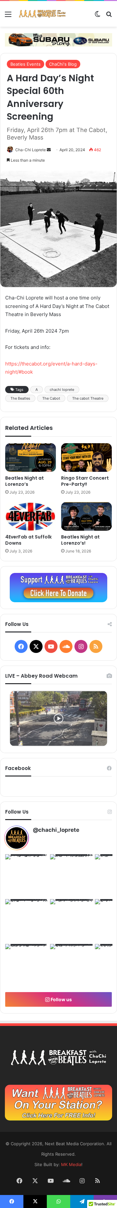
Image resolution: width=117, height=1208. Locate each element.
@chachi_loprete (56, 830)
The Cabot (51, 398)
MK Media (71, 1164)
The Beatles (20, 398)
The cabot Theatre (87, 398)
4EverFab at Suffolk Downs (28, 540)
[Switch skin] (97, 16)
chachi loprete (62, 389)
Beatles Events (25, 64)
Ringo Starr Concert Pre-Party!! (85, 481)
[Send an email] (49, 149)
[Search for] (109, 16)
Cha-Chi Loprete (30, 149)
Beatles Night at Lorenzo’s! (80, 540)
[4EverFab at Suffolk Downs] (30, 516)
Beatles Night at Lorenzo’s (24, 481)
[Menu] (8, 16)
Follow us (61, 999)
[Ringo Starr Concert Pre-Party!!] (86, 457)
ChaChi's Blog (63, 64)
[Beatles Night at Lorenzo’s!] (86, 516)
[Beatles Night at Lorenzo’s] (30, 457)
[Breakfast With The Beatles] (42, 14)
